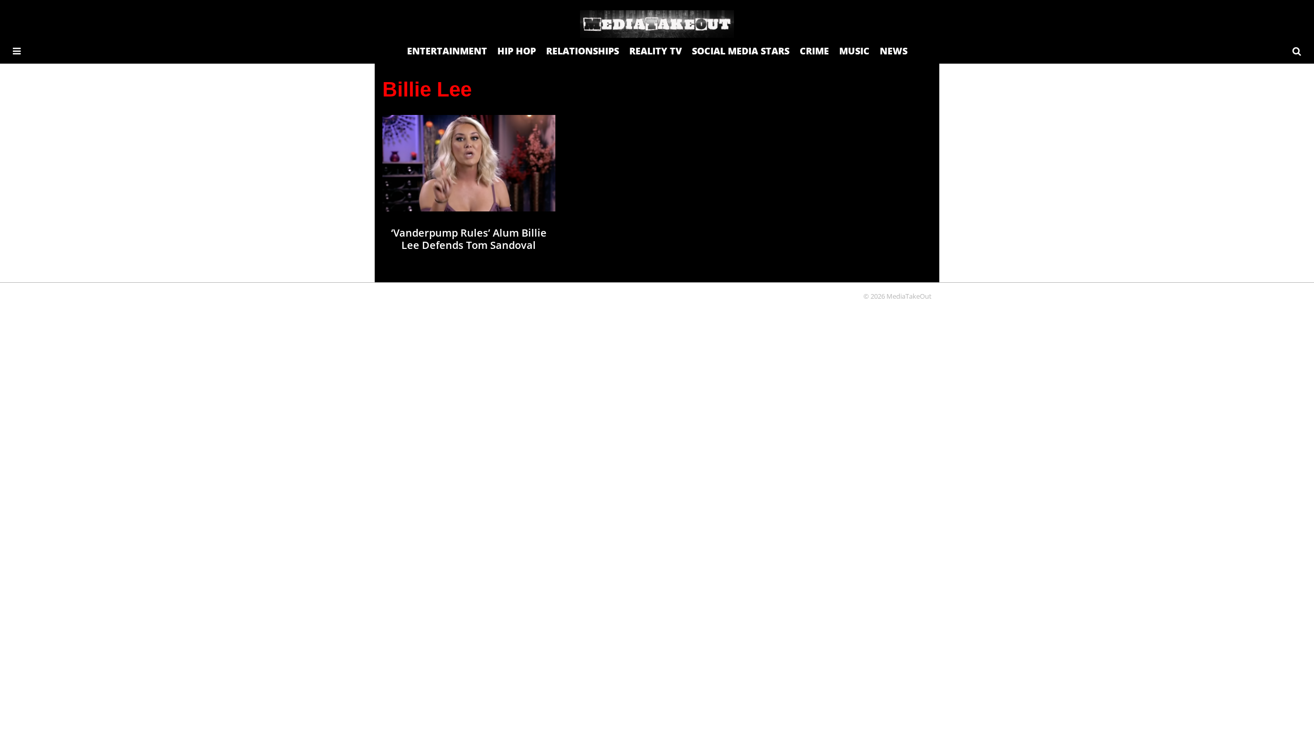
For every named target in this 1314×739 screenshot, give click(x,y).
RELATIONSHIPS (582, 51)
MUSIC (854, 51)
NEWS (893, 51)
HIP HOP (516, 51)
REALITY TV (655, 51)
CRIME (814, 51)
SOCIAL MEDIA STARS (740, 51)
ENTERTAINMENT (447, 51)
